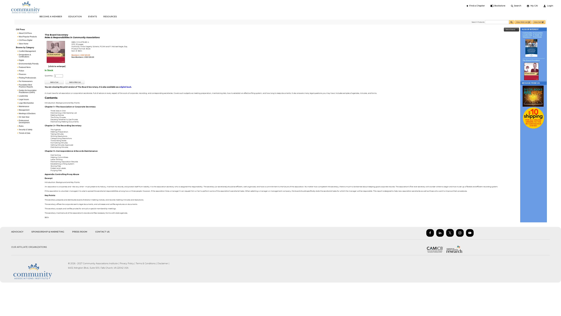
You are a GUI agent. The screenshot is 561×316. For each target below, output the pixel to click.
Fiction (21, 71)
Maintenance (24, 106)
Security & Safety (25, 130)
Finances (22, 74)
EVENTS (92, 16)
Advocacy (17, 231)
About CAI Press (25, 33)
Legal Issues (24, 99)
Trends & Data (24, 133)
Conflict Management (27, 51)
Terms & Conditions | (146, 263)
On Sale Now (24, 117)
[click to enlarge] (56, 66)
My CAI (534, 5)
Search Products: (478, 22)
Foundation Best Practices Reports (26, 86)
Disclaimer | (163, 263)
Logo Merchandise (26, 103)
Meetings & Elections (27, 114)
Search (517, 5)
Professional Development (24, 122)
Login (550, 5)
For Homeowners (26, 81)
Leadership (23, 96)
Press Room (79, 231)
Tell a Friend (510, 30)
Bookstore (499, 5)
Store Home (23, 44)
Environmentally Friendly (29, 64)
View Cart (538, 22)
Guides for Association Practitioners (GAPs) (28, 91)
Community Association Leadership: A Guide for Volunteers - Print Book (533, 35)
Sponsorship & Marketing (47, 231)
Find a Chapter (477, 5)
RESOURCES (110, 16)
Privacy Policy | (128, 263)
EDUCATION (75, 16)
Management (24, 110)
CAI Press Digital (25, 40)
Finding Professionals (27, 78)
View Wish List (522, 22)
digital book (125, 87)
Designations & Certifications (25, 56)
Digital (21, 60)
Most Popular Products (28, 37)
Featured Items (25, 67)
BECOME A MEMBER (50, 16)
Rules (21, 126)
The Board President (531, 60)
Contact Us (102, 231)
